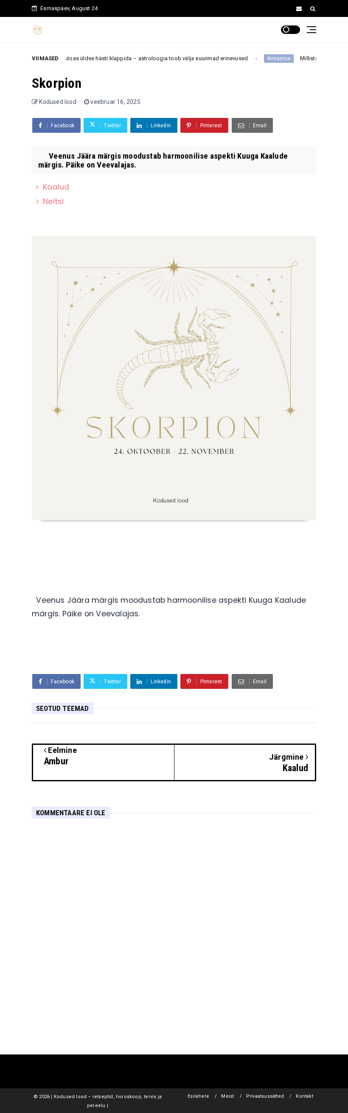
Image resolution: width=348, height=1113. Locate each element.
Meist (227, 1096)
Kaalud (56, 187)
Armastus (264, 59)
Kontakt (304, 1096)
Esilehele (198, 1096)
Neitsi (53, 201)
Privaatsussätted (265, 1096)
